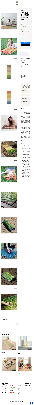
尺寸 (21, 34)
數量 (21, 38)
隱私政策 (16, 403)
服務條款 (13, 403)
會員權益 (19, 387)
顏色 (21, 29)
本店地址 (19, 388)
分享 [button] (22, 47)
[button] (3, 3)
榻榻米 (19, 389)
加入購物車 (25, 44)
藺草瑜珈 (19, 392)
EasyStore (22, 401)
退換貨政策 (20, 403)
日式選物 (19, 394)
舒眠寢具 (19, 393)
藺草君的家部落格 (20, 385)
